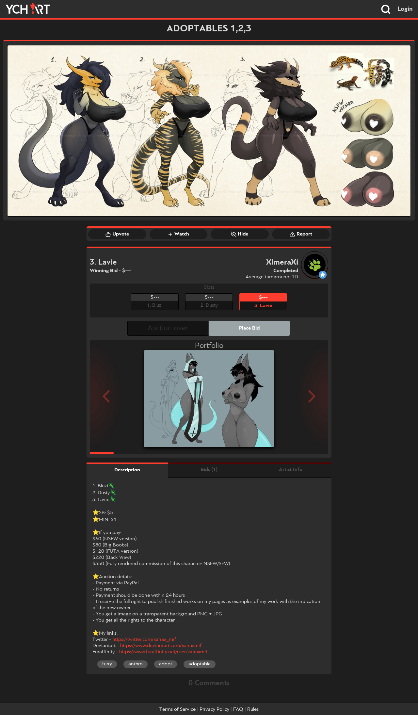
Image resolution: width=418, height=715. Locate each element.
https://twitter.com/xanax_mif (144, 639)
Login (405, 9)
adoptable (199, 664)
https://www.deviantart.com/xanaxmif (160, 645)
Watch (181, 234)
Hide (243, 234)
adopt (165, 664)
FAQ (238, 709)
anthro (135, 664)
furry (107, 664)
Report (304, 234)
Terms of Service (177, 709)
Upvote (120, 234)
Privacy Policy (214, 709)
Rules (253, 709)
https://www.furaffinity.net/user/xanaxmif (163, 652)
